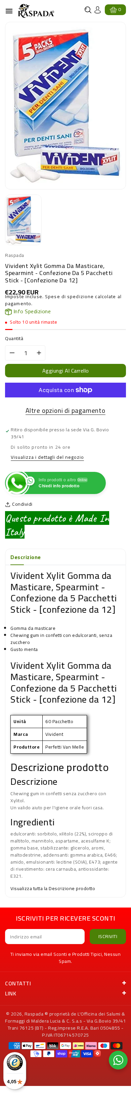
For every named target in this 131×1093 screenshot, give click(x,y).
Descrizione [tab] (25, 557)
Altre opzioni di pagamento (65, 411)
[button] (88, 9)
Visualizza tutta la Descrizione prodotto (52, 888)
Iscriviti (108, 936)
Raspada (34, 1013)
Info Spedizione (31, 311)
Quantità (14, 338)
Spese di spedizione (69, 296)
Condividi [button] (22, 504)
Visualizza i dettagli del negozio (47, 457)
